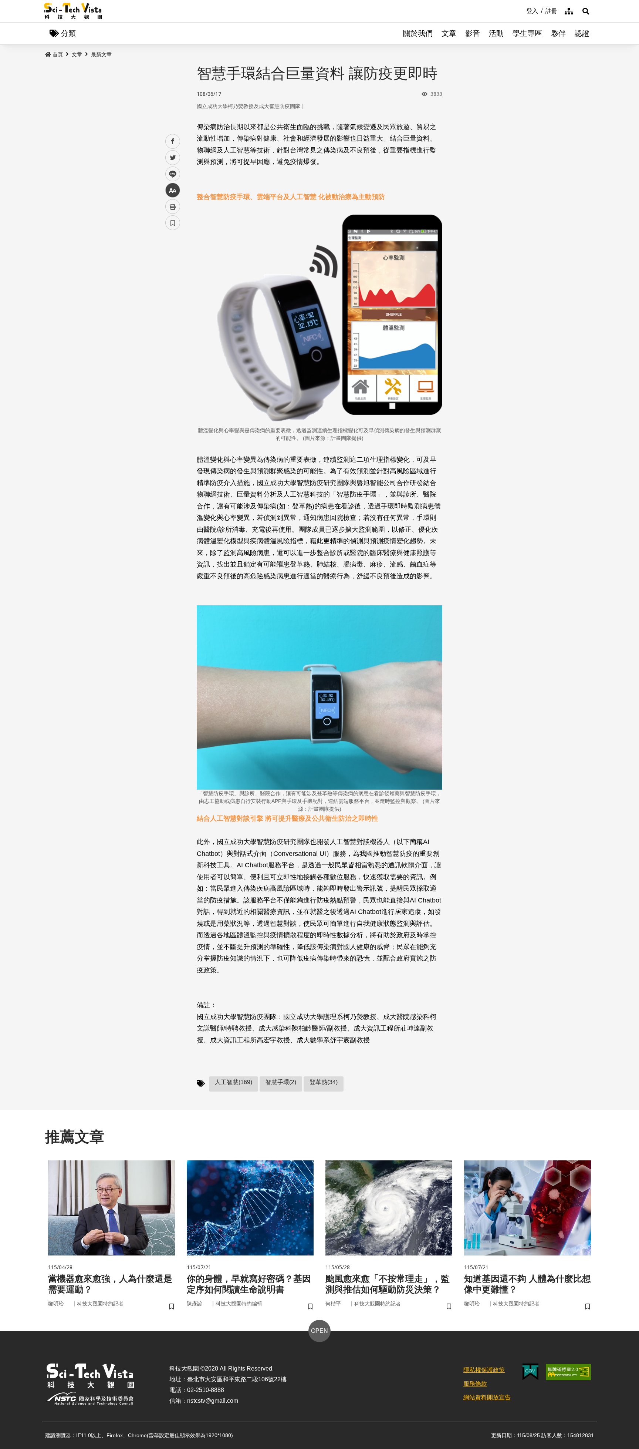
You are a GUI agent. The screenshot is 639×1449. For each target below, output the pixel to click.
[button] (586, 11)
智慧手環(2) (281, 1082)
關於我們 (418, 33)
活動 (496, 33)
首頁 (58, 54)
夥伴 (558, 33)
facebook (173, 141)
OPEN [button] (319, 1331)
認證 (582, 33)
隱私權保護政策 (484, 1370)
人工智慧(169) (233, 1082)
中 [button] (173, 190)
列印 (172, 206)
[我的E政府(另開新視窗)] (530, 1372)
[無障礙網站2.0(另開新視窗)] (568, 1372)
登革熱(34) (324, 1082)
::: (521, 10)
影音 (472, 33)
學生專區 (527, 33)
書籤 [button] (172, 222)
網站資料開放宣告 (487, 1397)
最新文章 (101, 54)
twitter (173, 158)
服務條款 (475, 1384)
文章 (449, 33)
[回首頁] (73, 11)
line (170, 174)
